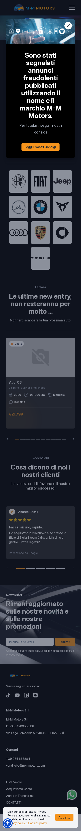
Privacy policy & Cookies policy (27, 823)
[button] (8, 823)
